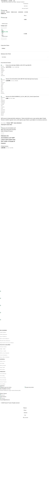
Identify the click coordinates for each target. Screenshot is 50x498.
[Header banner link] (25, 249)
